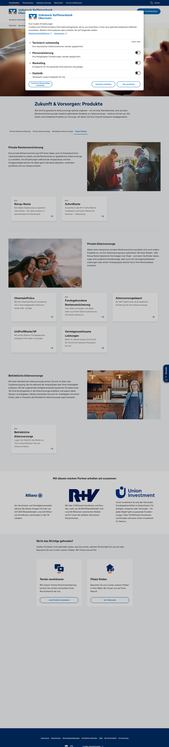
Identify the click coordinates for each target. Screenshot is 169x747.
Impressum (59, 33)
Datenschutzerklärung (39, 33)
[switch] (137, 52)
